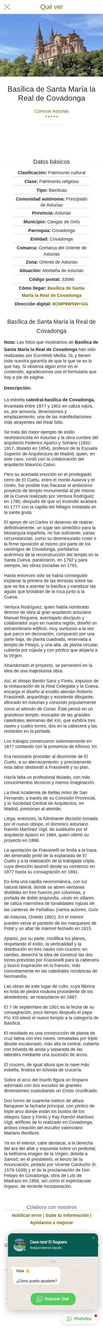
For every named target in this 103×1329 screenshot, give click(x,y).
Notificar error (27, 1215)
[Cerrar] (7, 7)
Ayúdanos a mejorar (51, 1222)
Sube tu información (67, 1215)
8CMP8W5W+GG (70, 303)
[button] (93, 1237)
